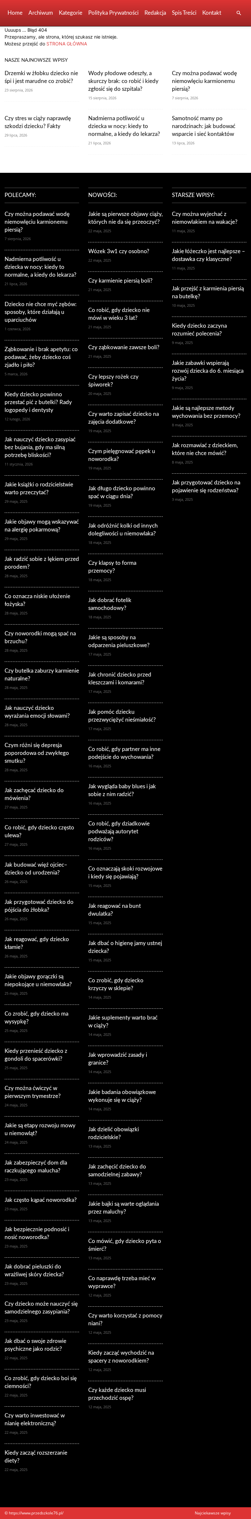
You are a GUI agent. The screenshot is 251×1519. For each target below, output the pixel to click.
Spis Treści (184, 13)
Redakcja (155, 13)
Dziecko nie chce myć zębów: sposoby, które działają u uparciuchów (40, 312)
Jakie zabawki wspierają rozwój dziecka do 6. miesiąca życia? (207, 371)
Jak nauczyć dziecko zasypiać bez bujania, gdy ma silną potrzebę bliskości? (40, 447)
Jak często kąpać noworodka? (41, 1200)
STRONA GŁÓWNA (66, 43)
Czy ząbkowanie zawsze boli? (123, 347)
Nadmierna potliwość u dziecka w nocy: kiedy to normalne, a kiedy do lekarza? (124, 126)
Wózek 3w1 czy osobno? (118, 251)
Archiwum (40, 13)
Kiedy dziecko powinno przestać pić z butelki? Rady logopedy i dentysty (38, 402)
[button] (238, 13)
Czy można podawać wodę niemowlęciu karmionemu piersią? (204, 81)
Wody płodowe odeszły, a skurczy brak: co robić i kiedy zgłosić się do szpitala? (123, 81)
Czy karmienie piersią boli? (120, 281)
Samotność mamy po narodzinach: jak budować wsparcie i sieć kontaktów (203, 126)
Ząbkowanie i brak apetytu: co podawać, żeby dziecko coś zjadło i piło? (41, 357)
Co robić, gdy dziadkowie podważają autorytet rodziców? (119, 831)
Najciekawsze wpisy (213, 1513)
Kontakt (211, 13)
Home (15, 13)
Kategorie (70, 13)
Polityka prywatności (113, 13)
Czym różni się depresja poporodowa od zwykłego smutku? (37, 753)
